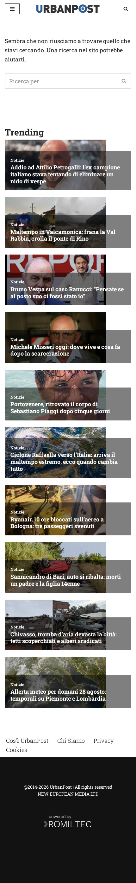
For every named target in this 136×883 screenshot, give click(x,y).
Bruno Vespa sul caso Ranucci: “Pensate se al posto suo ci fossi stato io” (67, 293)
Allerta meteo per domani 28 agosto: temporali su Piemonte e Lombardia (58, 695)
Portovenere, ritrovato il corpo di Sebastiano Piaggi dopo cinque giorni (60, 407)
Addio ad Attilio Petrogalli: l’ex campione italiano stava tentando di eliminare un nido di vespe (65, 174)
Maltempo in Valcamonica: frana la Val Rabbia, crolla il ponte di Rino (62, 235)
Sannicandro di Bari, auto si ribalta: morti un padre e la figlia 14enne (65, 580)
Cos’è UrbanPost (27, 740)
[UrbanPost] (68, 8)
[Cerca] (125, 8)
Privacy (104, 740)
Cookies (16, 750)
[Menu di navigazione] (12, 8)
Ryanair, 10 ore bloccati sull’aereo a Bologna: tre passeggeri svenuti (57, 523)
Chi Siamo (71, 740)
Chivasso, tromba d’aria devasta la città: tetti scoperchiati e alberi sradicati (63, 638)
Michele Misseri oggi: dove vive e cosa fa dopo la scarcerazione (65, 350)
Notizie (17, 160)
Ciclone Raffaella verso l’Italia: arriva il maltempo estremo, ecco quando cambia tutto (64, 461)
